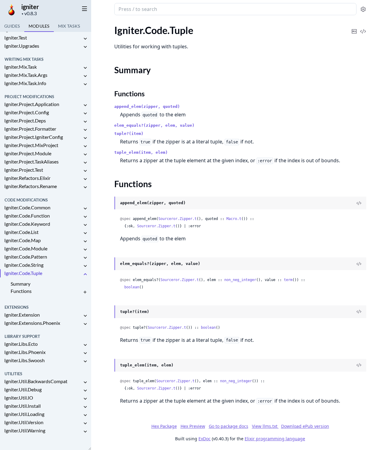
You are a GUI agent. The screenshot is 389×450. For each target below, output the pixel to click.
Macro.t (233, 219)
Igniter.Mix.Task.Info (25, 83)
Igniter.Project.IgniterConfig (33, 137)
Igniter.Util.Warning (24, 430)
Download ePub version (305, 426)
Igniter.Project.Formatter (30, 129)
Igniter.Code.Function (27, 215)
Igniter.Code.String (23, 265)
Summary (20, 284)
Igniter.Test (15, 37)
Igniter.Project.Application (31, 104)
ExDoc (204, 438)
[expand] (85, 39)
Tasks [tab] (69, 26)
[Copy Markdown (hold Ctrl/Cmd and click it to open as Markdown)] (354, 27)
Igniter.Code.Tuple (23, 273)
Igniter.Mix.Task (20, 67)
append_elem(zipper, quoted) (147, 106)
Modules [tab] (39, 26)
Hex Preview (193, 426)
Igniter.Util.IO (18, 397)
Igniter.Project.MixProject (31, 145)
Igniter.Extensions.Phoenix (32, 323)
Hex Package (164, 426)
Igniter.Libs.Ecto (21, 344)
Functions (21, 291)
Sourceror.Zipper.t (177, 219)
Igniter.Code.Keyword (27, 224)
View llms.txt (265, 426)
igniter (30, 6)
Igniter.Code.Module (25, 248)
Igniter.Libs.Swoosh (24, 360)
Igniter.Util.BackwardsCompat (35, 381)
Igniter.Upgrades (21, 46)
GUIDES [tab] (12, 26)
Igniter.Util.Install (22, 406)
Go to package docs (228, 426)
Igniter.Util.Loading (24, 414)
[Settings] (363, 9)
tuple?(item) (128, 133)
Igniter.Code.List (21, 232)
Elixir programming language (275, 438)
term (288, 280)
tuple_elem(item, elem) (141, 152)
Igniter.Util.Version (23, 422)
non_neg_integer (240, 280)
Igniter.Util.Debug (23, 389)
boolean (131, 287)
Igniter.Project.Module (27, 153)
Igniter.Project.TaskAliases (31, 161)
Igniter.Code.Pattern (25, 256)
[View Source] (363, 27)
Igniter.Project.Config (26, 112)
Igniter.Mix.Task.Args (25, 75)
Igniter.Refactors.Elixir (27, 178)
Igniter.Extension (22, 315)
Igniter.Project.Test (23, 170)
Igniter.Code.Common (27, 207)
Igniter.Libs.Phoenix (25, 352)
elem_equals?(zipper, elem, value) (154, 125)
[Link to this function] (108, 203)
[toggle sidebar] (83, 8)
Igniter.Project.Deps (25, 120)
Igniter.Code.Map (22, 240)
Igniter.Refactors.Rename (30, 186)
